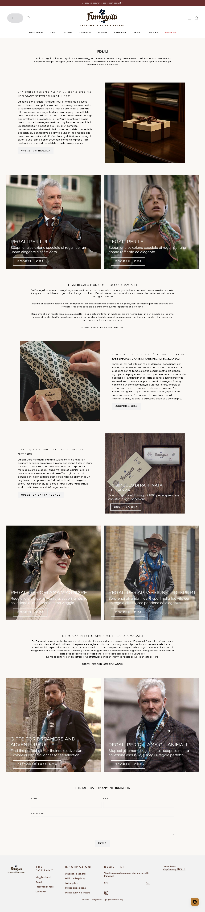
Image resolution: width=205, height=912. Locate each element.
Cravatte (85, 32)
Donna (68, 32)
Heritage (170, 32)
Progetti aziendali (44, 887)
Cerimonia (120, 32)
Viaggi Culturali (43, 877)
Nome (34, 799)
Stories (153, 32)
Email (107, 799)
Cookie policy (71, 883)
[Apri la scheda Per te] (195, 902)
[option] (102, 3)
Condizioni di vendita (75, 874)
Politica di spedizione (75, 888)
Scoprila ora (126, 406)
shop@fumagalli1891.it (174, 869)
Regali (138, 32)
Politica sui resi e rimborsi (77, 893)
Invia (102, 843)
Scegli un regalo (35, 151)
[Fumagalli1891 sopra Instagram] (106, 893)
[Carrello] (196, 18)
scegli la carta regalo (41, 495)
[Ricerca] (28, 18)
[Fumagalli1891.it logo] (102, 18)
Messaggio (38, 813)
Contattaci (41, 892)
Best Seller (36, 32)
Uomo (53, 32)
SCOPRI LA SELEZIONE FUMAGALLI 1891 (102, 327)
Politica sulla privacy (75, 878)
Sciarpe (102, 32)
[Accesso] (189, 18)
